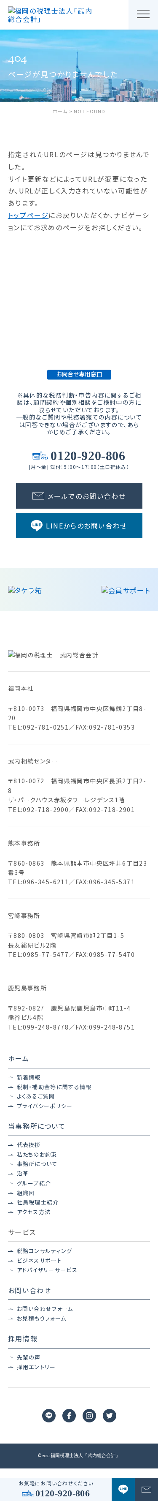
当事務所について (37, 1126)
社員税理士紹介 (38, 1202)
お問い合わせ (29, 1290)
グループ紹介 (34, 1183)
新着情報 (29, 1077)
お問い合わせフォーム (45, 1308)
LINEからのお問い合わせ (86, 525)
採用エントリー (36, 1367)
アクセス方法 (34, 1212)
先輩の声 (29, 1357)
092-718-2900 (46, 809)
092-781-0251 (46, 727)
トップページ (28, 215)
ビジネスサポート (39, 1260)
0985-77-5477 (46, 954)
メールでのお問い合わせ (87, 496)
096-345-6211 (46, 881)
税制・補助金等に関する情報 (54, 1087)
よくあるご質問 (36, 1096)
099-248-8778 (46, 1027)
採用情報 (22, 1338)
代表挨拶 (29, 1144)
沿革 (23, 1173)
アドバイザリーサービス (47, 1270)
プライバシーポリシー (45, 1106)
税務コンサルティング (44, 1251)
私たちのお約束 (37, 1154)
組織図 (26, 1193)
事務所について (37, 1163)
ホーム (18, 1058)
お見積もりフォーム (42, 1318)
